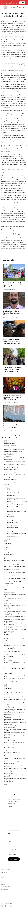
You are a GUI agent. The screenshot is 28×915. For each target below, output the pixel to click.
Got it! (22, 2)
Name (9, 825)
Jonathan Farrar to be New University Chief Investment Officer (12, 313)
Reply (5, 487)
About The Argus (5, 869)
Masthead (3, 874)
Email (9, 833)
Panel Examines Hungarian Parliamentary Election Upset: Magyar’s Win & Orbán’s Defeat (13, 426)
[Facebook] (8, 906)
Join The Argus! (5, 872)
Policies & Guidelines (6, 886)
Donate (3, 881)
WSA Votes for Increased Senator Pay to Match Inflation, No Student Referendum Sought (13, 341)
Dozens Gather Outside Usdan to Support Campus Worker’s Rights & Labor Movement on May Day (13, 285)
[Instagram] (2, 906)
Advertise (3, 884)
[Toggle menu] (23, 6)
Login (2, 877)
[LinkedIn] (11, 906)
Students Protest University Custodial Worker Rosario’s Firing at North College (12, 369)
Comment (10, 806)
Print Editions (4, 889)
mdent (11, 18)
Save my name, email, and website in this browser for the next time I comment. (14, 851)
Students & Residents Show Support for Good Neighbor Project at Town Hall (12, 397)
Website (9, 841)
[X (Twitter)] (5, 906)
